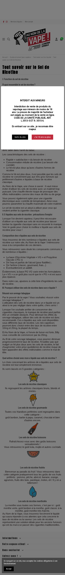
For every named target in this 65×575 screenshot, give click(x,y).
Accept (8, 569)
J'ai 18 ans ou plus (42, 137)
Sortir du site (20, 137)
